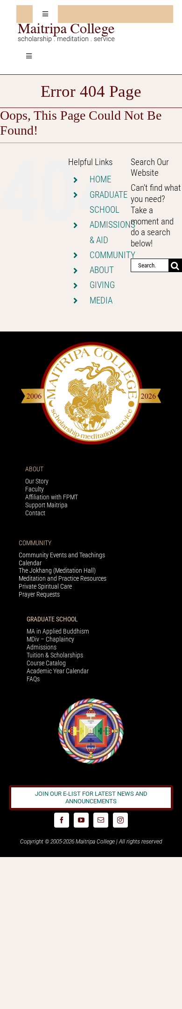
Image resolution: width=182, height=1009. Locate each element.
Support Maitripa (46, 505)
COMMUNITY (112, 255)
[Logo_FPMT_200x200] (91, 700)
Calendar (30, 563)
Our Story (37, 481)
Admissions (41, 647)
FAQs (33, 679)
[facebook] (61, 820)
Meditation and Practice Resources (62, 578)
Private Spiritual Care (45, 586)
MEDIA (101, 300)
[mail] (100, 820)
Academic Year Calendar (58, 671)
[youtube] (81, 820)
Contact (35, 513)
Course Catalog (46, 663)
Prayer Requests (39, 594)
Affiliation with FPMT (51, 497)
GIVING (102, 285)
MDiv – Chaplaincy (50, 639)
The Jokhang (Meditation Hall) (57, 570)
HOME (100, 179)
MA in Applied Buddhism (58, 631)
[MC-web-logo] (67, 27)
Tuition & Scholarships (55, 655)
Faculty (34, 489)
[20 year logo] (91, 344)
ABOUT (102, 270)
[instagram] (120, 820)
